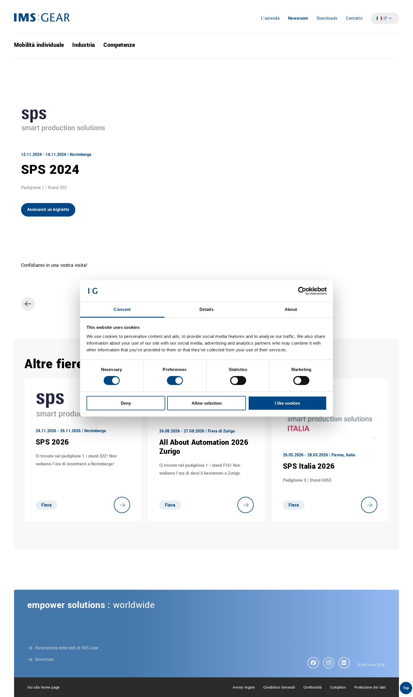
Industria (83, 45)
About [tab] (291, 309)
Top (406, 688)
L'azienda (270, 18)
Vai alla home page (43, 687)
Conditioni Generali (279, 687)
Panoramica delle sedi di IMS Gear (67, 648)
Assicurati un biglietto (48, 210)
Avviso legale (244, 687)
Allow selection (207, 403)
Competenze (119, 45)
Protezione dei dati (370, 687)
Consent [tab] (122, 309)
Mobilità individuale (39, 45)
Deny (126, 403)
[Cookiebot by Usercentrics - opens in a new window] (302, 291)
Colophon (338, 687)
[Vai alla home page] (42, 20)
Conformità (312, 687)
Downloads (327, 18)
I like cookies (287, 403)
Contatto (354, 18)
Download (44, 659)
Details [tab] (206, 309)
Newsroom (298, 18)
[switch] (175, 380)
